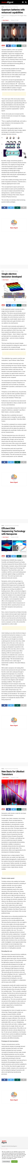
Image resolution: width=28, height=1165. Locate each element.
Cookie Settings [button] (6, 1161)
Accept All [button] (14, 1161)
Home (2, 6)
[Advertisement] (14, 94)
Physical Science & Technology (11, 6)
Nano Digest (6, 20)
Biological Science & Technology (12, 525)
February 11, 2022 (14, 777)
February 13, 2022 (14, 20)
